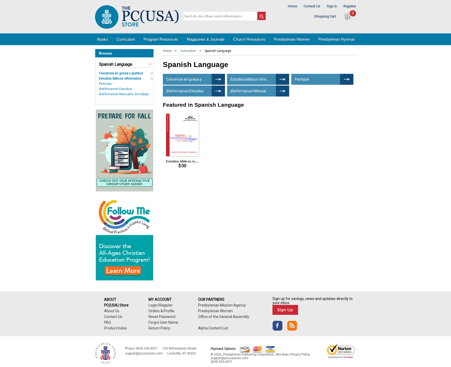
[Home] (137, 27)
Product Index (115, 328)
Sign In (332, 6)
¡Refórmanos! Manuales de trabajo (124, 94)
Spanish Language (115, 64)
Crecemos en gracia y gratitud (121, 73)
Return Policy (159, 328)
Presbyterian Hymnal (336, 39)
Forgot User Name (163, 322)
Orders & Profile (161, 311)
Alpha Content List (213, 328)
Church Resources (249, 39)
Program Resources (161, 39)
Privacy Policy (300, 354)
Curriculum (125, 39)
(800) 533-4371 (147, 348)
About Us (111, 311)
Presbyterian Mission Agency (222, 305)
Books (102, 39)
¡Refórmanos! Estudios (115, 89)
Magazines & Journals (206, 39)
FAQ (107, 322)
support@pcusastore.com (144, 353)
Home (292, 6)
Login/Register (161, 305)
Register (349, 6)
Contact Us (312, 6)
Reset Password (162, 317)
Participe (105, 84)
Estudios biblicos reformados (120, 78)
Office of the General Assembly (223, 317)
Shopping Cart (325, 16)
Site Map (282, 354)
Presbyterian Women (292, 39)
